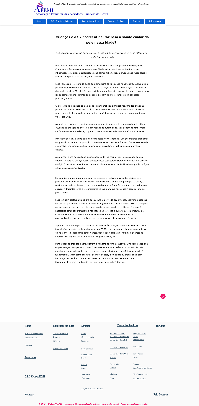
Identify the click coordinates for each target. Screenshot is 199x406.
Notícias (29, 394)
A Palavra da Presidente (34, 333)
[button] (90, 21)
